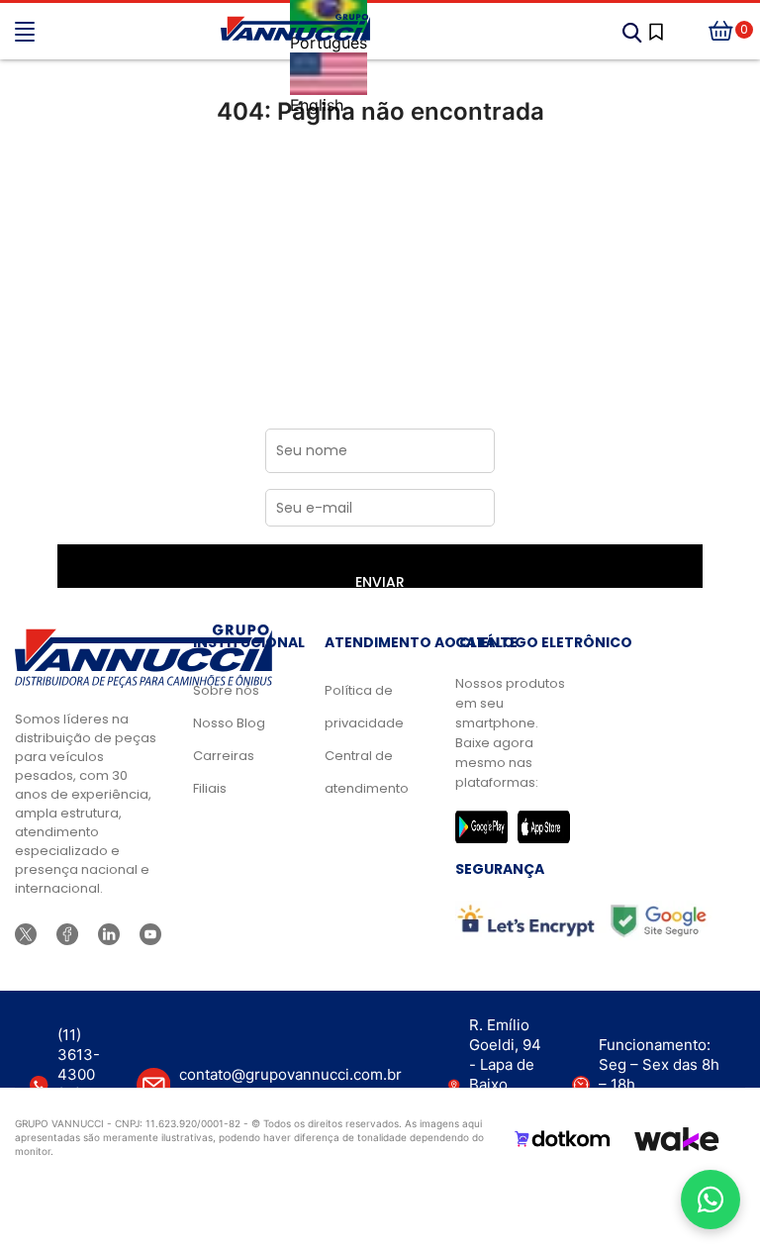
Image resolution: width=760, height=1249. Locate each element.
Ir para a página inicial (380, 194)
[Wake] (676, 1139)
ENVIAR (380, 580)
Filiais (210, 788)
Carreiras (223, 755)
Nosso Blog (229, 723)
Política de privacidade (361, 706)
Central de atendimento (361, 772)
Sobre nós (226, 690)
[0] (721, 32)
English (316, 105)
